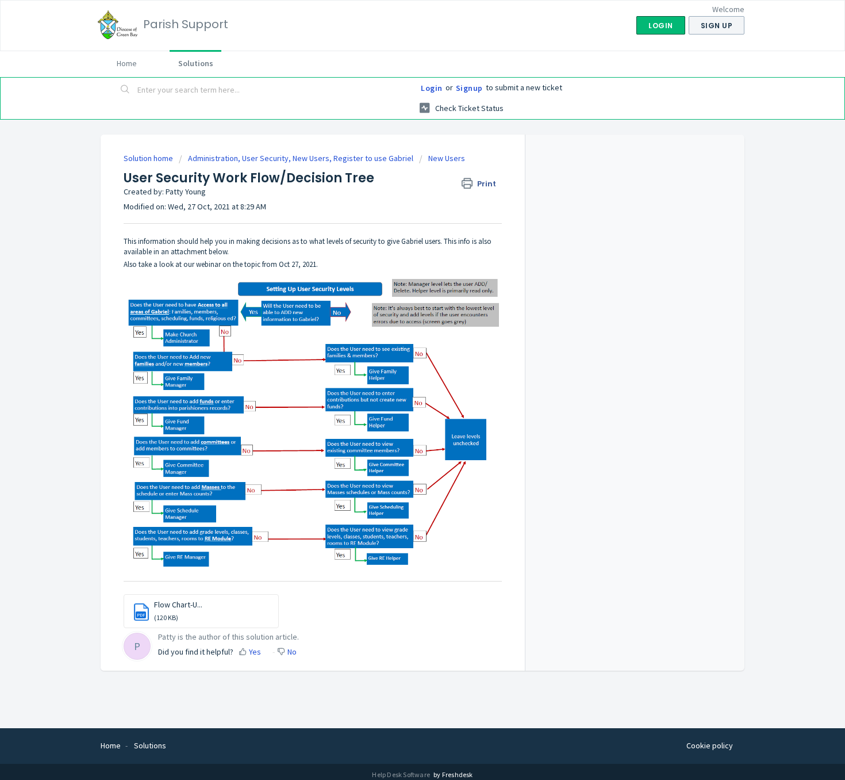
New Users (446, 158)
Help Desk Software (401, 774)
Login (432, 88)
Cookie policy (709, 745)
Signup (469, 88)
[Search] (125, 90)
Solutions (195, 63)
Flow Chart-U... (178, 604)
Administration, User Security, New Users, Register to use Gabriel (300, 158)
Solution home (149, 158)
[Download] (401, 241)
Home (127, 63)
